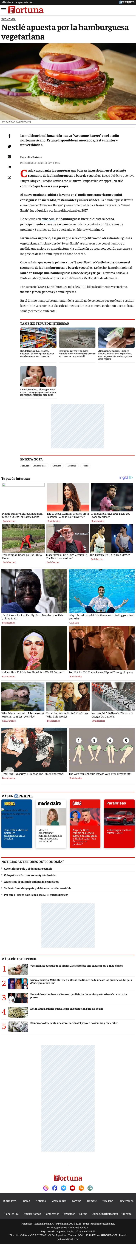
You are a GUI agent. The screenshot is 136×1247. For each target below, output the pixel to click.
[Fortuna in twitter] (63, 1188)
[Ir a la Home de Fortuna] (26, 9)
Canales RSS (11, 1213)
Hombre (92, 1200)
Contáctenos (51, 1213)
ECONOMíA (8, 19)
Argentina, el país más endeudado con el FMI (31, 881)
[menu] (3, 9)
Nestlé (85, 465)
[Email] (9, 177)
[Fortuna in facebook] (54, 1188)
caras (85, 804)
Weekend (107, 1200)
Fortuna (76, 1200)
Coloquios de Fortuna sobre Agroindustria (30, 875)
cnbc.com (48, 219)
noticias (16, 804)
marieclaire (51, 804)
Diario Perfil (10, 1200)
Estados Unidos (39, 465)
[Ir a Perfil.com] (127, 3)
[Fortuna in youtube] (72, 1188)
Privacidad (69, 1213)
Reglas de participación (104, 1213)
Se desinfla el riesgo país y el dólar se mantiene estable (37, 888)
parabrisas (119, 804)
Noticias (41, 1200)
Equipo (83, 1213)
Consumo (57, 465)
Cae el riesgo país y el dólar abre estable (28, 868)
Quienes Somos (32, 1213)
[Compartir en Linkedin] (9, 166)
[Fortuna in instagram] (46, 1188)
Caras (26, 1200)
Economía (71, 465)
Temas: (24, 465)
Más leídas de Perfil (19, 959)
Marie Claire (58, 1200)
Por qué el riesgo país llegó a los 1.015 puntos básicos (36, 894)
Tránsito (126, 1213)
